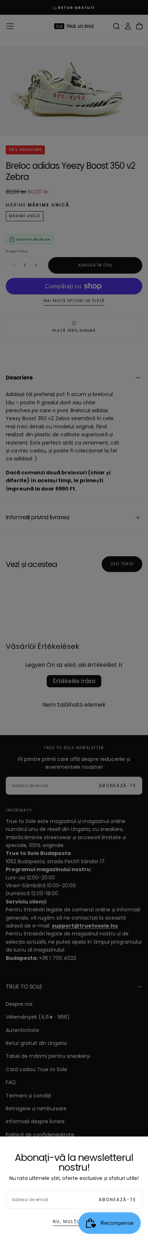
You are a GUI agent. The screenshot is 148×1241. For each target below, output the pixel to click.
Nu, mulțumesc (74, 1221)
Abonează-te (117, 1199)
